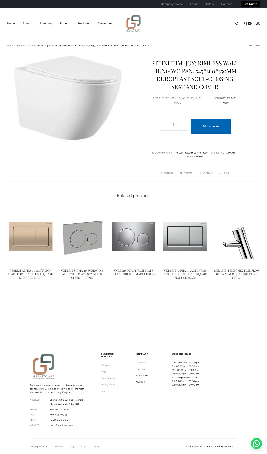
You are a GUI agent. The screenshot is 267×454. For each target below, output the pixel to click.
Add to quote (211, 126)
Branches (46, 23)
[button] (256, 443)
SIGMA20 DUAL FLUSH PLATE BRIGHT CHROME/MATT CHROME (134, 272)
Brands (27, 23)
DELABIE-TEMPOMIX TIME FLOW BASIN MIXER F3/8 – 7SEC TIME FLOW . (236, 274)
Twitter (188, 173)
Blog (72, 446)
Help (103, 391)
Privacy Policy (108, 384)
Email (226, 173)
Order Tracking (108, 378)
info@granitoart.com (60, 420)
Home (11, 23)
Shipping (105, 365)
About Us (141, 362)
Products (84, 23)
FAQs (103, 371)
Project (65, 23)
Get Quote (250, 4)
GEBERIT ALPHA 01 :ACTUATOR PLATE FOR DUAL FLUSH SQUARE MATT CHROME (185, 274)
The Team (141, 369)
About (194, 4)
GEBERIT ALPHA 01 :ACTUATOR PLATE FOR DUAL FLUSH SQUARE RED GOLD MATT (30, 274)
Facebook (169, 173)
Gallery (209, 4)
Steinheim (198, 156)
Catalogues (105, 23)
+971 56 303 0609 (59, 409)
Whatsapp (208, 173)
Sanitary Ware (24, 45)
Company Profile (172, 4)
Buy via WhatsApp (30, 297)
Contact (226, 4)
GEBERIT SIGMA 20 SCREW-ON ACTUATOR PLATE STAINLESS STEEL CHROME (82, 274)
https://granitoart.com (61, 425)
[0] (245, 23)
